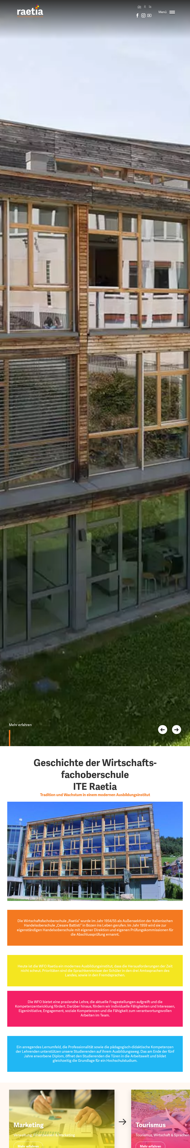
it (145, 7)
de (139, 7)
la (150, 7)
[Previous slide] (162, 729)
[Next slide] (176, 729)
